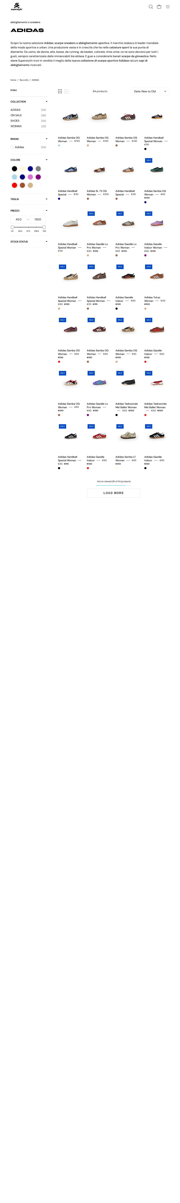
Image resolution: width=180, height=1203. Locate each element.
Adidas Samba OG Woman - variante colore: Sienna (116, 145)
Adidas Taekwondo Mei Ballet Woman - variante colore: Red (145, 415)
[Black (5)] (14, 169)
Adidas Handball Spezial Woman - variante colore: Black (145, 149)
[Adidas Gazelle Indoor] (128, 276)
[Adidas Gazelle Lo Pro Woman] (99, 223)
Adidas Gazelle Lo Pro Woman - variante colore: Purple (88, 415)
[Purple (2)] (38, 177)
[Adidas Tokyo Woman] (157, 276)
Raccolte (24, 80)
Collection (18, 101)
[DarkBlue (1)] (30, 169)
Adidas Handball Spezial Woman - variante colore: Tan (59, 309)
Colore (15, 159)
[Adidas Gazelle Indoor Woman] (157, 223)
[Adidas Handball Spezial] (70, 170)
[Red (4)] (14, 185)
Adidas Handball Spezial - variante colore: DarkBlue (59, 199)
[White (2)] (38, 185)
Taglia (15, 199)
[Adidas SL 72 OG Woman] (99, 170)
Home (13, 80)
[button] (150, 6)
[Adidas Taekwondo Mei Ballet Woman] (128, 382)
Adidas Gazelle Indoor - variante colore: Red (145, 362)
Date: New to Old (145, 91)
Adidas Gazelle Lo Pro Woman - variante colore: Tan (88, 255)
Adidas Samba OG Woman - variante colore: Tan (88, 145)
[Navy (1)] (22, 177)
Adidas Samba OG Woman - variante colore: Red (59, 362)
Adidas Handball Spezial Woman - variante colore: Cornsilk (59, 255)
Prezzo (15, 210)
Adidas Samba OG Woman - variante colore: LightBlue (59, 145)
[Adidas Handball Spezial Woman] (157, 116)
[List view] (67, 91)
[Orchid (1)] (30, 177)
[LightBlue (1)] (14, 177)
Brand (15, 139)
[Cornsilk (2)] (22, 169)
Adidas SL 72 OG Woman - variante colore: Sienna (88, 199)
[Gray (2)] (38, 169)
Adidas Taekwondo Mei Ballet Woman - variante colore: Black (116, 415)
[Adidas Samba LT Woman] (128, 436)
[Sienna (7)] (22, 185)
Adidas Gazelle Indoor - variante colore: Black (116, 309)
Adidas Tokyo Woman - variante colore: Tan (145, 309)
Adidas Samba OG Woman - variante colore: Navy (145, 202)
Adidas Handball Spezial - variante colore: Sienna (116, 199)
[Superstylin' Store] (17, 7)
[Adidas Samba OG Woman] (70, 116)
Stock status (19, 241)
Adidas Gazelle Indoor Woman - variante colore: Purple (145, 255)
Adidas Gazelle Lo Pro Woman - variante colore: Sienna (116, 255)
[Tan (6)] (30, 185)
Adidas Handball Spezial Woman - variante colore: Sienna (88, 309)
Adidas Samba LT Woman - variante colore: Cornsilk (116, 468)
